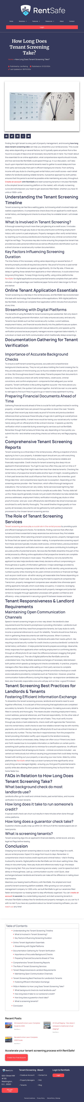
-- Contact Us (42, 1075)
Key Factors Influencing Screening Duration (33, 938)
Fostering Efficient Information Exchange (32, 982)
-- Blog (39, 1085)
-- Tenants (23, 1085)
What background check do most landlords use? (35, 990)
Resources (49, 21)
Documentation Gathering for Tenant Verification (34, 950)
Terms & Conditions (29, 1098)
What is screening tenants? (26, 1001)
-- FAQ (39, 1080)
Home (11, 21)
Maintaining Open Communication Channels (34, 973)
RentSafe (9, 278)
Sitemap (57, 1098)
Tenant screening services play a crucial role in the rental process (33, 526)
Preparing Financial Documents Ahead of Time (34, 958)
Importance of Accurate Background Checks (34, 954)
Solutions (22, 21)
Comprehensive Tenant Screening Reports (31, 962)
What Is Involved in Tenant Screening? (31, 934)
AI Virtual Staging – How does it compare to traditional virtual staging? (64, 1026)
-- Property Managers (27, 1080)
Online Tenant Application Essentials (28, 942)
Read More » (17, 1029)
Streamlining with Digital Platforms (29, 946)
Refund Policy (51, 1098)
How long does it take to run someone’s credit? (35, 994)
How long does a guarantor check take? (32, 997)
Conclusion (18, 1005)
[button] (6, 136)
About (62, 21)
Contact (72, 21)
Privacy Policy (41, 1098)
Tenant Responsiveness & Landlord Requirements (34, 970)
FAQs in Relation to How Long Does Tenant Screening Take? (38, 986)
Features (35, 21)
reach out (9, 906)
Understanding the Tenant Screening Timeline (33, 930)
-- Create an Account (26, 1075)
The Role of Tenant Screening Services (29, 966)
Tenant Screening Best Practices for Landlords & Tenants (37, 978)
